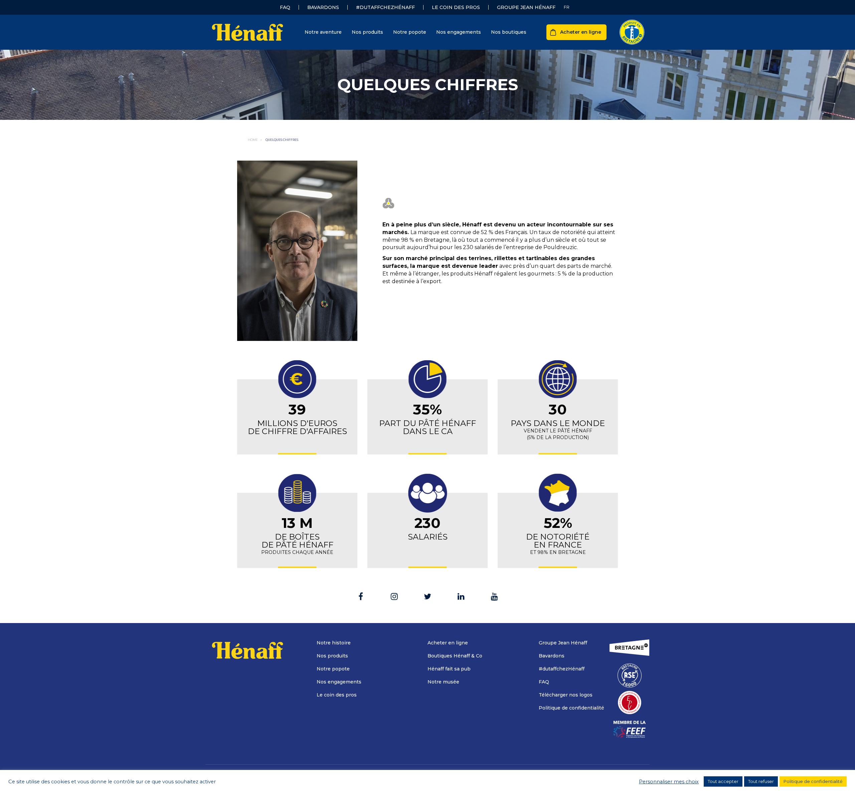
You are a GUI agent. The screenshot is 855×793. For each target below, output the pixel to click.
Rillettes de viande (307, 89)
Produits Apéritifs (306, 149)
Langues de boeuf (306, 109)
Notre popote (409, 32)
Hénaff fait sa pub (449, 669)
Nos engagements (458, 32)
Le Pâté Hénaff (303, 69)
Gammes (402, 55)
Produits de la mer (307, 99)
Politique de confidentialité (571, 708)
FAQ (285, 7)
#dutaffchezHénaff (385, 7)
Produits (298, 55)
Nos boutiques (508, 32)
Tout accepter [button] (723, 781)
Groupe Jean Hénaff (526, 7)
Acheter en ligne (580, 32)
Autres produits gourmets (316, 159)
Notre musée (443, 682)
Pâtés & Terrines (305, 79)
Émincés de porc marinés (316, 129)
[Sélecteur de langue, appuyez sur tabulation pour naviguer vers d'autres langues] (566, 7)
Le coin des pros (456, 7)
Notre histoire (334, 643)
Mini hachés (300, 139)
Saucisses (297, 119)
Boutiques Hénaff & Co (455, 656)
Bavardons (323, 7)
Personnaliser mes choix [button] (669, 782)
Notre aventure (323, 32)
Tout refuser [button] (761, 781)
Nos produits (367, 32)
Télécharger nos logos (565, 695)
